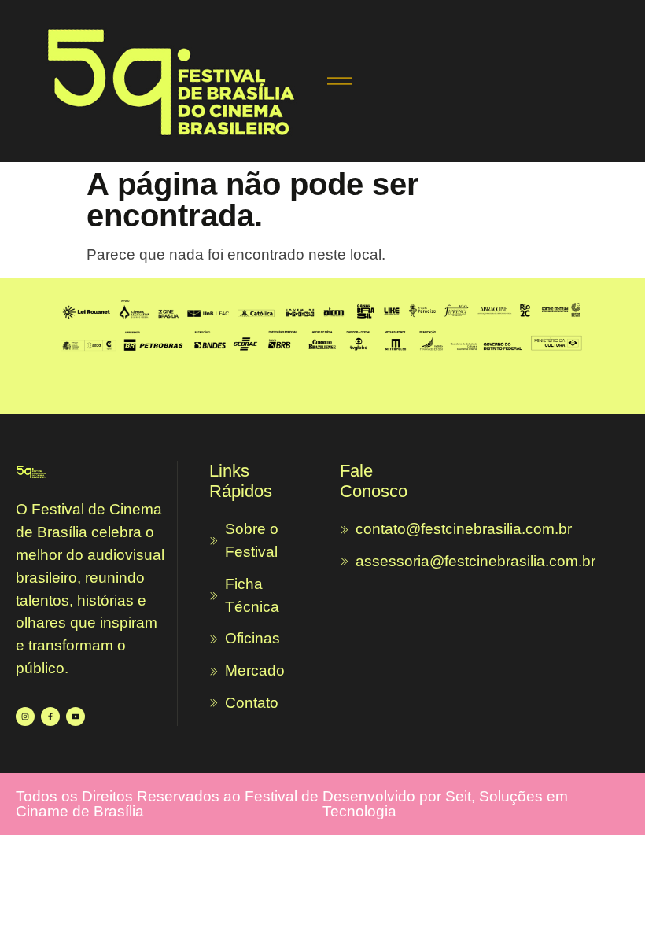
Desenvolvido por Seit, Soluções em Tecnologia (445, 803)
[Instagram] (25, 716)
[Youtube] (75, 716)
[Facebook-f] (50, 716)
